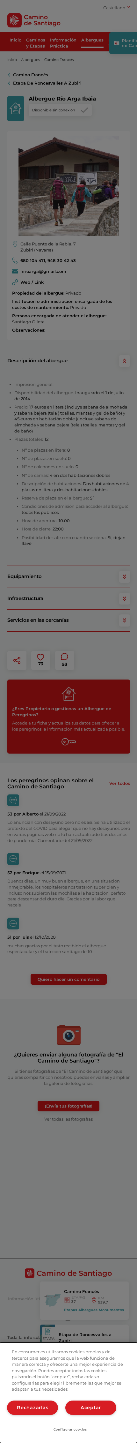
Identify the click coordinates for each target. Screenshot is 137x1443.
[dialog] (68, 1392)
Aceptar (91, 1407)
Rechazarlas (32, 1407)
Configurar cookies (70, 1429)
